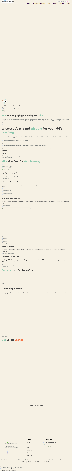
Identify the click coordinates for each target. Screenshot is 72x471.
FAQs (28, 453)
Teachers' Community (39, 3)
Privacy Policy (47, 461)
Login (68, 3)
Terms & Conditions (37, 461)
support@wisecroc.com (61, 459)
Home (28, 3)
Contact (62, 3)
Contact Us (30, 455)
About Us (29, 450)
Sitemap (29, 461)
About (55, 3)
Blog (49, 3)
